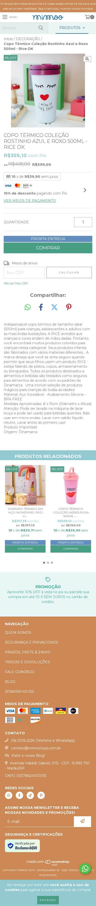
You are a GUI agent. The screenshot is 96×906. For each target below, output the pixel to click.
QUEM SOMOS (18, 632)
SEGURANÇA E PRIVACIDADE (31, 642)
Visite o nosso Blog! (28, 755)
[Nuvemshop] (48, 865)
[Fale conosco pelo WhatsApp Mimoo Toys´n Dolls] (85, 868)
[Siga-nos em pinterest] (41, 795)
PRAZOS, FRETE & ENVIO (27, 652)
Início (8, 39)
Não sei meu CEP (16, 283)
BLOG (10, 682)
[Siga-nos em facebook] (19, 795)
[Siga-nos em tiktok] (30, 795)
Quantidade (16, 222)
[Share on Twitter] (54, 307)
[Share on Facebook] (41, 307)
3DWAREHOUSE (19, 691)
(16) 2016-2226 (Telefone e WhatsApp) (43, 740)
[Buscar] (41, 27)
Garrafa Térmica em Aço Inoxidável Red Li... (25, 512)
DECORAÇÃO (28, 39)
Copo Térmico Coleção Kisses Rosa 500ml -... (71, 512)
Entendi (48, 900)
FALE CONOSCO (19, 672)
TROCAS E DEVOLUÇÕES (27, 662)
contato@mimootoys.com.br (36, 748)
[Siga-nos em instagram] (8, 795)
